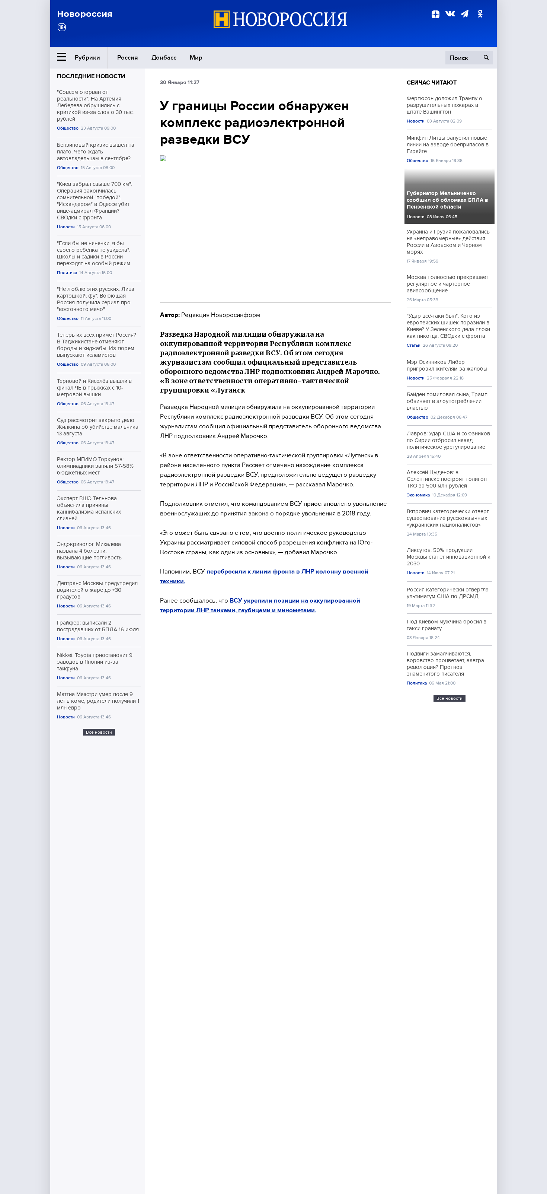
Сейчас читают (432, 82)
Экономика (418, 495)
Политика (67, 272)
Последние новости (91, 76)
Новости (66, 227)
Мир (196, 57)
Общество (68, 128)
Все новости (99, 732)
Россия (127, 57)
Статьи (413, 345)
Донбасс (163, 57)
